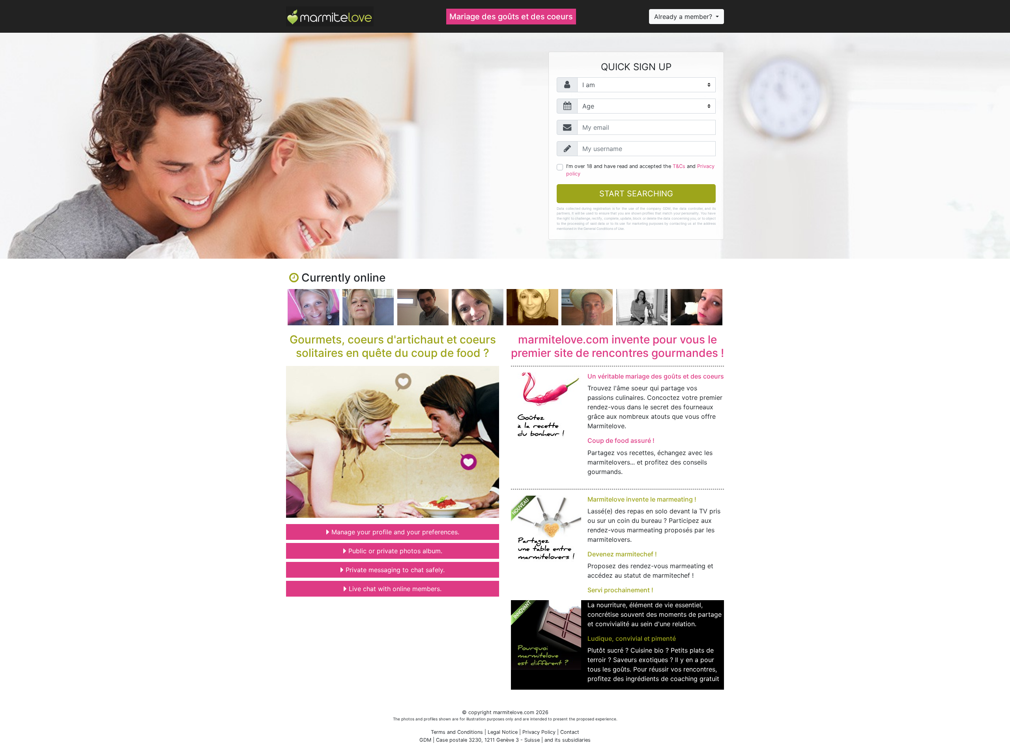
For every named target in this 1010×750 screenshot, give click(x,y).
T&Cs (679, 166)
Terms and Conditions (457, 732)
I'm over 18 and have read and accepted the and (640, 170)
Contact (569, 732)
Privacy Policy (539, 732)
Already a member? (684, 17)
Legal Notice (503, 732)
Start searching (636, 193)
